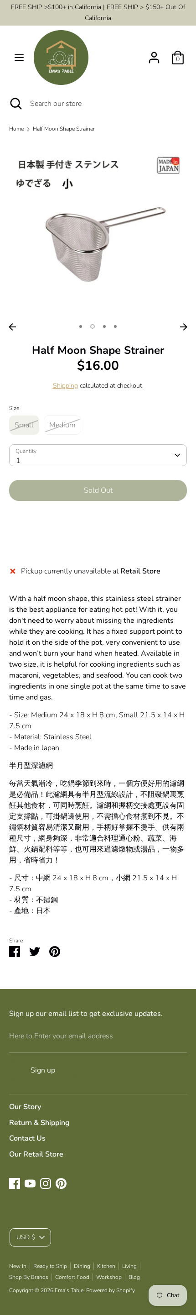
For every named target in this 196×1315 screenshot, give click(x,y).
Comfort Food (72, 1277)
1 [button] (80, 326)
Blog (134, 1277)
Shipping (65, 385)
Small (24, 425)
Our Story (25, 1107)
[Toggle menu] (19, 57)
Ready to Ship (50, 1266)
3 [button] (104, 326)
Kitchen (106, 1266)
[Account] (154, 54)
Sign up (43, 1070)
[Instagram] (45, 1183)
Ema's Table (69, 1290)
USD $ (25, 1237)
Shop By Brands (28, 1277)
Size (14, 408)
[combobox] (98, 455)
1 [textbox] (18, 461)
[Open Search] (15, 103)
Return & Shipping (39, 1123)
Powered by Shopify (110, 1290)
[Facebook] (14, 1183)
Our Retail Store (36, 1154)
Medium (62, 425)
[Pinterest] (61, 1183)
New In (17, 1266)
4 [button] (115, 326)
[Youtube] (30, 1183)
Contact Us (27, 1138)
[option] (98, 230)
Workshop (109, 1277)
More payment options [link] (98, 540)
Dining (82, 1266)
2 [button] (92, 326)
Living (129, 1266)
